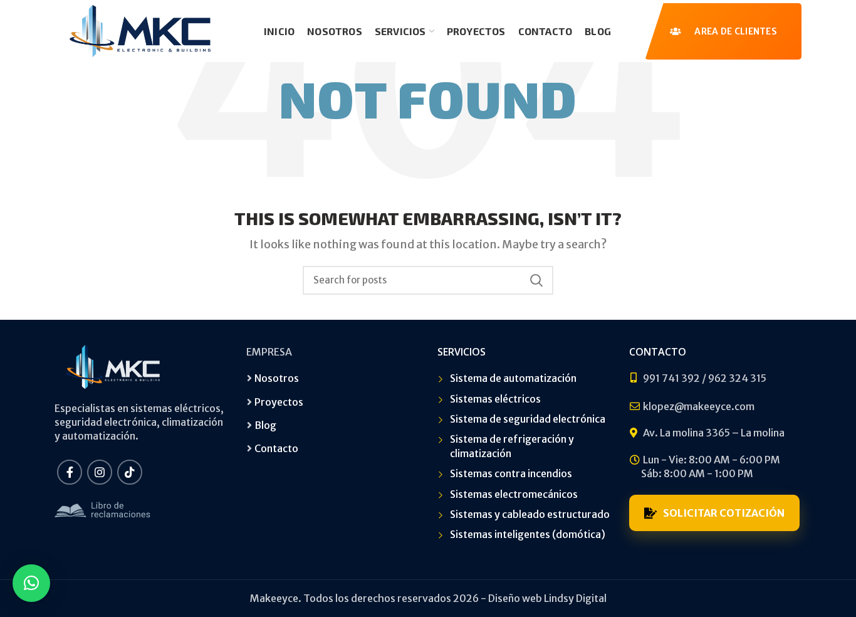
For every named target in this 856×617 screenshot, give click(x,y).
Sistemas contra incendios (511, 473)
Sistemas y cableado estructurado (530, 514)
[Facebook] (69, 472)
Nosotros (276, 378)
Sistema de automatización (513, 378)
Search (536, 280)
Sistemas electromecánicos (514, 494)
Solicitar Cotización (724, 513)
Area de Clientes (735, 31)
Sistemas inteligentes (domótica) (527, 534)
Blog (265, 425)
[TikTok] (129, 472)
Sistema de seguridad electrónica (527, 419)
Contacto (276, 448)
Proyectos (278, 402)
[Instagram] (99, 472)
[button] (31, 583)
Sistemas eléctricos (495, 399)
